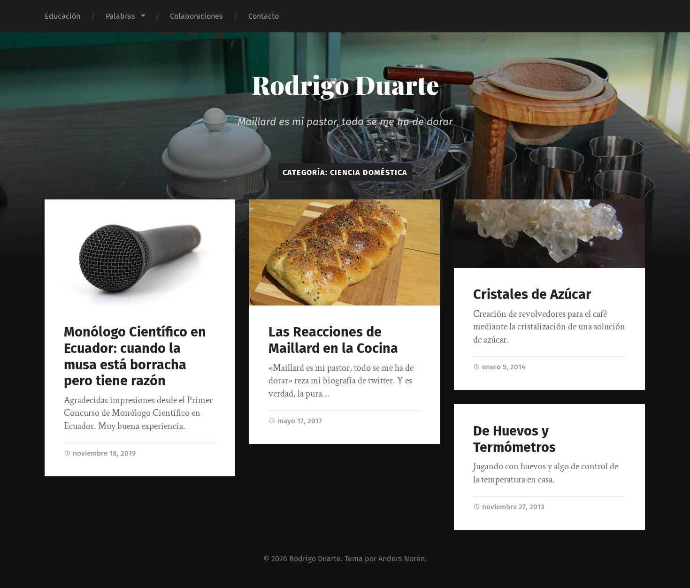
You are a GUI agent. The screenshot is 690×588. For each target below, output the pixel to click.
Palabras (120, 16)
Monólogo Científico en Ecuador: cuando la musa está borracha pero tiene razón (135, 356)
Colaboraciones (196, 16)
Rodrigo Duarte (345, 84)
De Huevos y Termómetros (514, 439)
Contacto (263, 16)
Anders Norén (401, 558)
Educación (62, 16)
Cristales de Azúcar (532, 294)
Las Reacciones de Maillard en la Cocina (333, 340)
